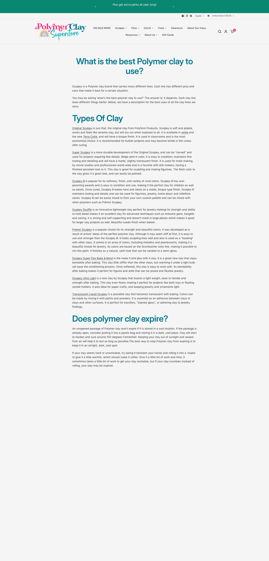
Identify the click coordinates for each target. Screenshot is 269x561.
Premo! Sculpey (82, 229)
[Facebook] (183, 16)
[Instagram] (187, 16)
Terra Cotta (90, 136)
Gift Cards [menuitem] (168, 34)
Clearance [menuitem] (177, 28)
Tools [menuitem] (161, 28)
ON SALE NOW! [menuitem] (102, 28)
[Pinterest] (191, 16)
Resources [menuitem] (132, 34)
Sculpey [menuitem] (119, 28)
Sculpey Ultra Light (84, 278)
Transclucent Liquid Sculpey (89, 294)
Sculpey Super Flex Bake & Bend (92, 258)
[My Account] (226, 31)
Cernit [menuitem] (147, 28)
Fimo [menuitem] (134, 28)
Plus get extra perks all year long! (134, 4)
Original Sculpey (82, 128)
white (184, 132)
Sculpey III (78, 181)
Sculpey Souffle (82, 209)
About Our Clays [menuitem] (196, 28)
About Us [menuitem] (150, 34)
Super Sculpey (81, 152)
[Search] (220, 31)
